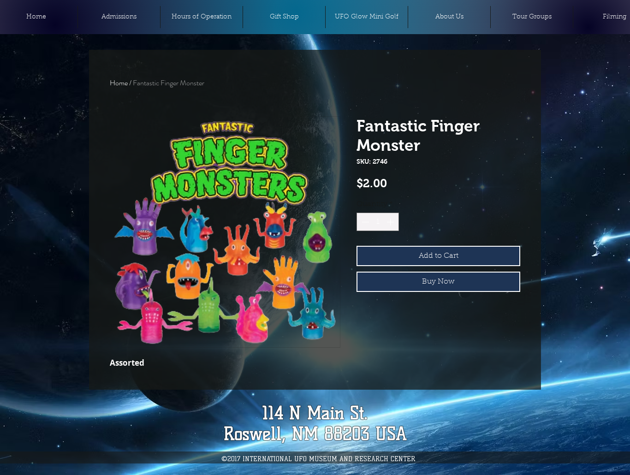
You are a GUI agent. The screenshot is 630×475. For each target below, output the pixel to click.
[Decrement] (364, 222)
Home (119, 82)
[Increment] (391, 222)
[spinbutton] (378, 222)
